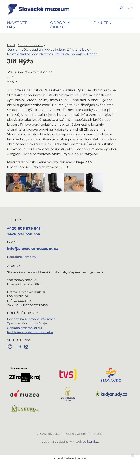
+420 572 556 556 (23, 234)
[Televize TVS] (68, 374)
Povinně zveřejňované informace (31, 319)
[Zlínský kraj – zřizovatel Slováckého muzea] (25, 374)
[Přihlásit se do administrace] (132, 454)
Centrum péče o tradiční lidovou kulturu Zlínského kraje (48, 49)
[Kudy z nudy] (111, 393)
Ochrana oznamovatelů (24, 328)
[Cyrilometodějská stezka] (68, 393)
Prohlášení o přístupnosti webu (30, 332)
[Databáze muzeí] (25, 409)
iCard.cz (93, 441)
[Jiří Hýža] (16, 182)
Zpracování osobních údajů (27, 323)
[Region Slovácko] (111, 374)
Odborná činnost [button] (60, 25)
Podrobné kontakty (21, 257)
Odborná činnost (30, 45)
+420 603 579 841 (23, 228)
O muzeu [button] (102, 23)
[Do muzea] (25, 393)
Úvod (11, 45)
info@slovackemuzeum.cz (32, 248)
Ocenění (91, 54)
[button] (121, 10)
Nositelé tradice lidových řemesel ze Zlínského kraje (45, 54)
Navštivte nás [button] (17, 25)
